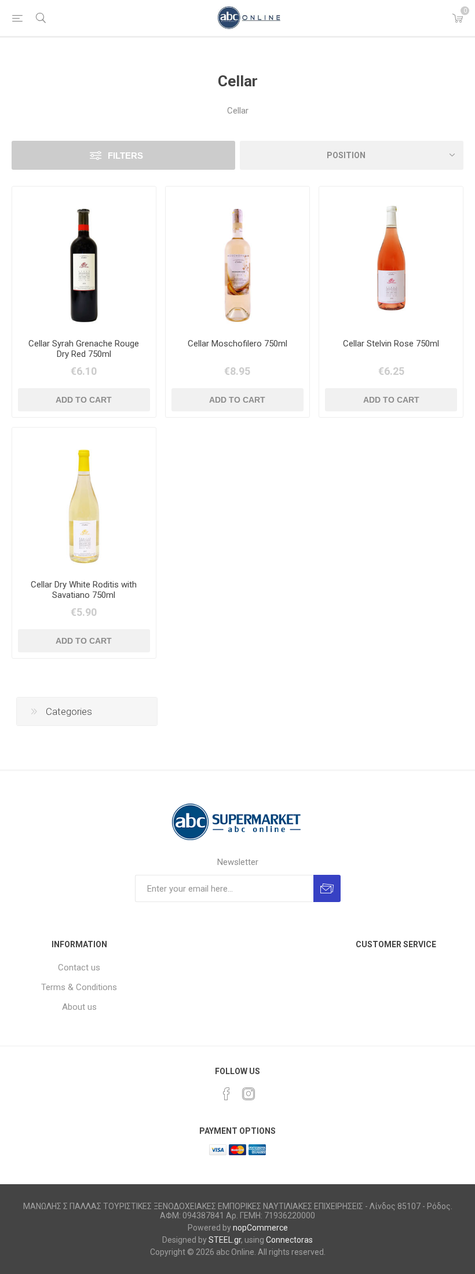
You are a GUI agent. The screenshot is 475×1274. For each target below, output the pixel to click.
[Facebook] (226, 1094)
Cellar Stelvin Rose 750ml (391, 343)
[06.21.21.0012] (391, 258)
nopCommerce (260, 1227)
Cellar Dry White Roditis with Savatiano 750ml (84, 589)
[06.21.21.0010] (84, 499)
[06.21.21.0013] (84, 258)
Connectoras (289, 1239)
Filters (125, 155)
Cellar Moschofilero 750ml (237, 343)
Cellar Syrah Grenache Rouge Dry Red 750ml (83, 348)
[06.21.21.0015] (237, 258)
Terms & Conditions (79, 987)
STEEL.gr (225, 1239)
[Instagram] (248, 1094)
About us (79, 1007)
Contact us (79, 967)
